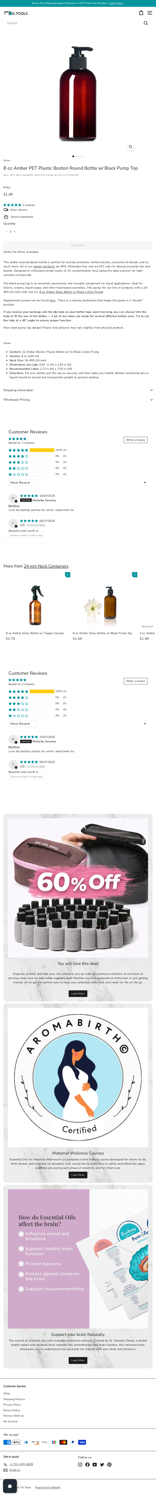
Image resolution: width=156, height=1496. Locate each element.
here (52, 300)
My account (10, 1421)
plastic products (44, 266)
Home (6, 160)
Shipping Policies (14, 1399)
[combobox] (78, 23)
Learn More (78, 993)
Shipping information (18, 390)
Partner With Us (13, 1416)
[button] (12, 205)
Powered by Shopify (47, 1487)
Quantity (9, 224)
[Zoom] (130, 146)
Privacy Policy (12, 1405)
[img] (29, 496)
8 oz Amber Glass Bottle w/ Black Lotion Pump (70, 292)
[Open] (10, 1486)
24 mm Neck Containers (46, 566)
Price (7, 187)
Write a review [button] (135, 440)
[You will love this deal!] (78, 888)
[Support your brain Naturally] (78, 1259)
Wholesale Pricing (16, 400)
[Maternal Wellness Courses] (78, 1077)
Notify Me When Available (20, 252)
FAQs (6, 1393)
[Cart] (141, 13)
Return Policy (11, 1410)
